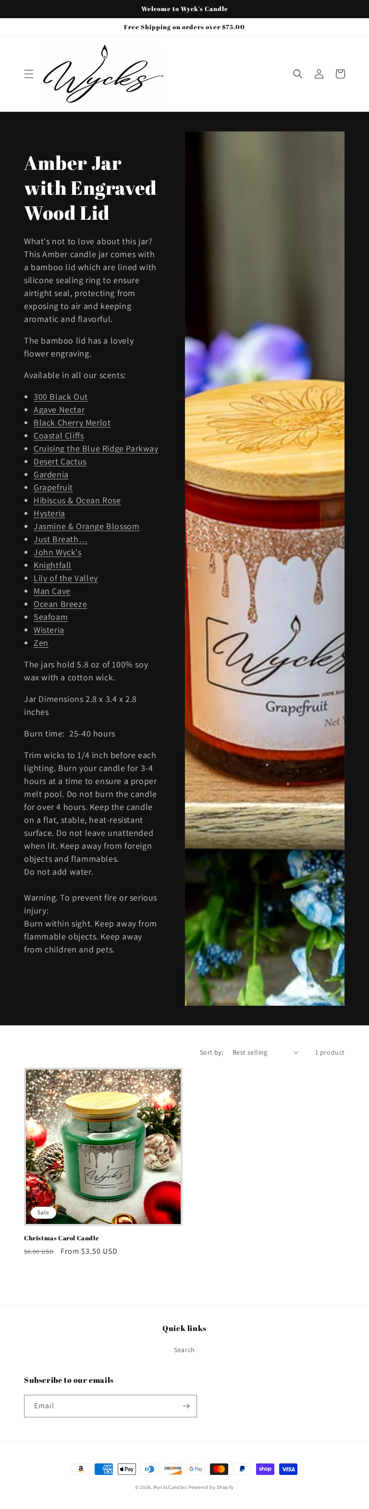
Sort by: (211, 1052)
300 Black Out (61, 396)
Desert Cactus (60, 461)
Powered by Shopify (211, 1487)
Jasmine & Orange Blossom (86, 526)
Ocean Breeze (60, 603)
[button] (28, 73)
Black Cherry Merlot (72, 422)
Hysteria (49, 513)
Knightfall (53, 564)
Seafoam (51, 616)
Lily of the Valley (66, 577)
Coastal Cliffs (59, 435)
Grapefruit (53, 487)
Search (184, 1349)
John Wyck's (58, 552)
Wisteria (49, 629)
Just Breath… (60, 539)
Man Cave (52, 590)
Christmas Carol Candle (61, 1238)
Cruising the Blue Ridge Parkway (96, 448)
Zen (41, 642)
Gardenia (51, 474)
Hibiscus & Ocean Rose (77, 500)
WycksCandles (169, 1487)
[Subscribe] (186, 1406)
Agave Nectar (59, 409)
